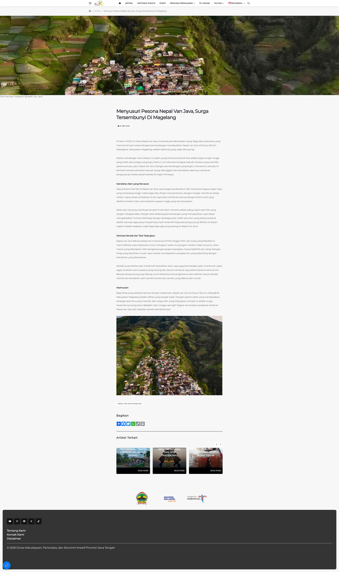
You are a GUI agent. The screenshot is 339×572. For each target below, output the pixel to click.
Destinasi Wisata (146, 3)
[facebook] (24, 521)
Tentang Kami (16, 530)
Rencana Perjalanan (181, 3)
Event (163, 3)
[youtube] (10, 521)
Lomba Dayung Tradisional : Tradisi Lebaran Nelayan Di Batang (133, 451)
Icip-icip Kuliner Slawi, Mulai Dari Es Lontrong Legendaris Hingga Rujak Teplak (206, 449)
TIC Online (204, 3)
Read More (143, 470)
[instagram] (17, 521)
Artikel (129, 3)
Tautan (218, 3)
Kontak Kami (15, 534)
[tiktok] (38, 521)
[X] (31, 521)
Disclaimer (14, 538)
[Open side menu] (90, 3)
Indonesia (237, 3)
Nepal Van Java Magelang (130, 404)
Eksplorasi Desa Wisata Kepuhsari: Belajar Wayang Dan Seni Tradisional (169, 449)
